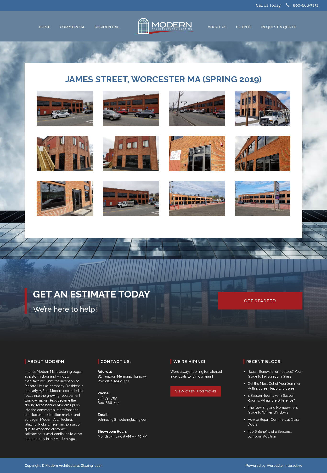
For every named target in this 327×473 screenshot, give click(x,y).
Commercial (72, 27)
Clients (244, 27)
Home (44, 27)
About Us (217, 27)
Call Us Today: (268, 5)
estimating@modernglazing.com (123, 419)
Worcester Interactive (284, 465)
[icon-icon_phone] (289, 5)
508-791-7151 (107, 398)
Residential (107, 27)
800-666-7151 (306, 5)
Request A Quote (278, 27)
